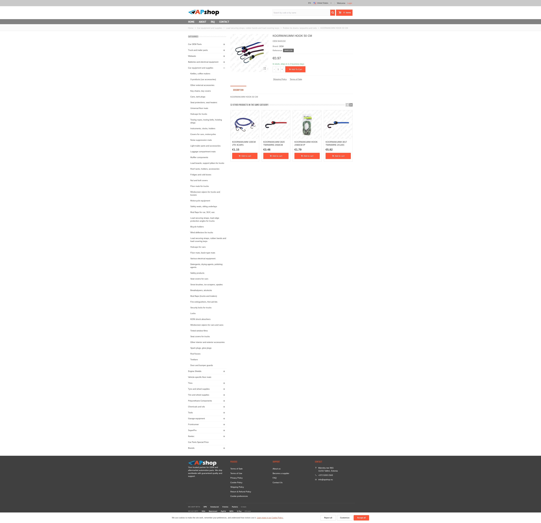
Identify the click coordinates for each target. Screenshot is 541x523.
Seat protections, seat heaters (203, 102)
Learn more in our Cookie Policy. (270, 518)
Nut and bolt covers (199, 180)
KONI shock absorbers (200, 319)
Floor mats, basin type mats (202, 253)
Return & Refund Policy (240, 491)
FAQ (213, 21)
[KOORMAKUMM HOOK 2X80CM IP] (307, 124)
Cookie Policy (236, 482)
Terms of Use (236, 473)
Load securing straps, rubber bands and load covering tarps (208, 239)
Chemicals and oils (196, 407)
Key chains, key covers (200, 91)
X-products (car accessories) (203, 79)
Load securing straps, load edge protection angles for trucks (204, 219)
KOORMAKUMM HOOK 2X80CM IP (306, 143)
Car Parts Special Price (198, 442)
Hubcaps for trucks (198, 114)
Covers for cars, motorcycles (203, 134)
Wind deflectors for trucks (201, 232)
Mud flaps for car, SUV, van (202, 212)
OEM (281, 46)
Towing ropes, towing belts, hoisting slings (206, 121)
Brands (191, 448)
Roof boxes (195, 354)
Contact (224, 21)
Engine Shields (194, 371)
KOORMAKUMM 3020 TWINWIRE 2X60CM (274, 143)
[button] (347, 105)
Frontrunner (193, 424)
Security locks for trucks (200, 307)
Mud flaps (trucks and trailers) (203, 296)
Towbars (194, 359)
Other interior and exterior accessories (207, 342)
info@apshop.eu (325, 479)
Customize (344, 518)
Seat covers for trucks (200, 336)
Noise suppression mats (201, 140)
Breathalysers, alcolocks (201, 290)
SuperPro (192, 430)
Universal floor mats (199, 108)
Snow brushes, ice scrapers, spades (206, 284)
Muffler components (199, 157)
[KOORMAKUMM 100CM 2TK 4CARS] (244, 124)
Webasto (192, 56)
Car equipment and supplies (200, 68)
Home (191, 21)
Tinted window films (199, 331)
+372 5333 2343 (325, 475)
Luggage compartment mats (203, 151)
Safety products (197, 273)
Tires (190, 383)
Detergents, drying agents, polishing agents (206, 265)
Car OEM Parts (195, 44)
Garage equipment (196, 418)
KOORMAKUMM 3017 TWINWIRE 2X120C (336, 143)
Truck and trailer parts (198, 50)
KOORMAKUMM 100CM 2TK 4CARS (244, 143)
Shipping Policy (280, 79)
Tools (190, 412)
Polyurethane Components (200, 401)
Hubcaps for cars (198, 247)
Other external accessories (202, 85)
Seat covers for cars (199, 279)
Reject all (328, 518)
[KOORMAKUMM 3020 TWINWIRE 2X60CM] (276, 124)
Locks (193, 313)
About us (277, 469)
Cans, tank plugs (197, 97)
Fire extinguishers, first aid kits (203, 302)
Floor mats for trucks (199, 186)
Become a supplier (281, 473)
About (202, 21)
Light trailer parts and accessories (205, 146)
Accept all (361, 518)
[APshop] (203, 12)
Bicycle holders (197, 227)
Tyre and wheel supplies (199, 389)
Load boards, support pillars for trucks (207, 163)
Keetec (191, 436)
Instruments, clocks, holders (202, 128)
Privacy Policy (236, 478)
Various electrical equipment (202, 258)
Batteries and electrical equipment (203, 62)
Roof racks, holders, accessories (204, 169)
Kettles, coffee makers (200, 73)
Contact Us (277, 482)
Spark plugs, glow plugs (200, 348)
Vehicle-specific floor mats (199, 377)
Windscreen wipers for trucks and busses (205, 193)
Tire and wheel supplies (198, 395)
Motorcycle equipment (200, 201)
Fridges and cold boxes (200, 174)
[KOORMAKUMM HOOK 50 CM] (265, 68)
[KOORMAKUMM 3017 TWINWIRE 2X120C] (338, 124)
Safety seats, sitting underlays (203, 206)
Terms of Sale (296, 79)
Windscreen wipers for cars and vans (206, 325)
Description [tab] (238, 90)
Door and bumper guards (201, 365)
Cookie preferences (239, 496)
